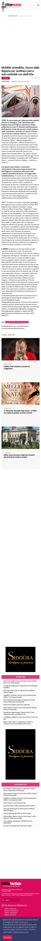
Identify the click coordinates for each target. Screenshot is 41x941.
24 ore (23, 16)
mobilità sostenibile (16, 322)
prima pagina (14, 16)
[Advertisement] (20, 42)
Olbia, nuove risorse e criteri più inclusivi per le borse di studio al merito (19, 456)
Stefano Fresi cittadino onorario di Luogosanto (17, 367)
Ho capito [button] (7, 937)
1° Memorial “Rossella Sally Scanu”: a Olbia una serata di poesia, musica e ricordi (20, 412)
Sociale (5, 78)
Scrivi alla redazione (11, 911)
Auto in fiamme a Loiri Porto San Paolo (14, 803)
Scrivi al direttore (10, 909)
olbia (7, 322)
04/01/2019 (5, 81)
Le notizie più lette (20, 785)
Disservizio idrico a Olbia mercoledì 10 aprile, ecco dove (19, 806)
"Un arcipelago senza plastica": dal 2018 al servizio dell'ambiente (17, 822)
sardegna (25, 322)
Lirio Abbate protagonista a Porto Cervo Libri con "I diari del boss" (20, 718)
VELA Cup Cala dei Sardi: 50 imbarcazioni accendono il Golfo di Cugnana (19, 691)
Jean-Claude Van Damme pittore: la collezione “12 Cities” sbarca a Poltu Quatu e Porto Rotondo (19, 701)
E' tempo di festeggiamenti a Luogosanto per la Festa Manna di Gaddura (20, 687)
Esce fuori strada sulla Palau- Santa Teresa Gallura (17, 826)
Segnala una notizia (10, 913)
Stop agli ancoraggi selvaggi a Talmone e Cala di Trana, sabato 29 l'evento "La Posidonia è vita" (19, 713)
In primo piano (20, 677)
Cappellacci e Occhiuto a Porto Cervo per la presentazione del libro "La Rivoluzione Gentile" (19, 696)
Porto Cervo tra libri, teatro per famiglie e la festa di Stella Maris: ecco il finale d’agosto (19, 682)
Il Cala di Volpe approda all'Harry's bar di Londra (17, 813)
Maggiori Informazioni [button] (20, 932)
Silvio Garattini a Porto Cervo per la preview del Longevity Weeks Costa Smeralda (20, 709)
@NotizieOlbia (25, 81)
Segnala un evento (10, 915)
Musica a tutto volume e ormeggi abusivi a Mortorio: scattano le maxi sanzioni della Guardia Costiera (18, 723)
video (30, 16)
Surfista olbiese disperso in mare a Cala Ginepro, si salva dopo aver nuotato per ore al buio (19, 817)
